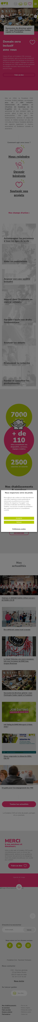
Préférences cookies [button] (19, 529)
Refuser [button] (19, 522)
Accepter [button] (19, 518)
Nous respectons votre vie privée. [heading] (19, 492)
